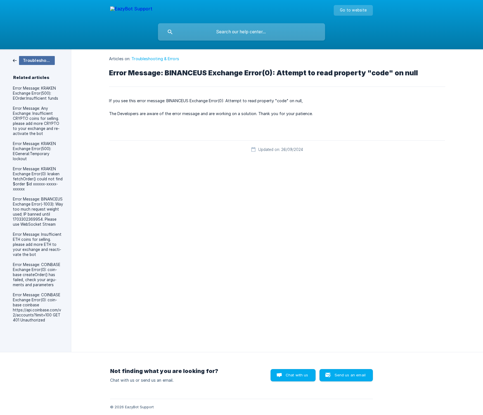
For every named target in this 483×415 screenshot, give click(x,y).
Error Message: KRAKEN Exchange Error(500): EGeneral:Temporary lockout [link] (34, 151)
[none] (131, 9)
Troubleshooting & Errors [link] (155, 58)
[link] (34, 60)
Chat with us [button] (297, 375)
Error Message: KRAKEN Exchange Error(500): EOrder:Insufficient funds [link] (35, 93)
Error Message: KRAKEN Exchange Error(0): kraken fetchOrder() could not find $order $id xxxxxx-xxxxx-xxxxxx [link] (38, 179)
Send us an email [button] (350, 375)
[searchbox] (241, 32)
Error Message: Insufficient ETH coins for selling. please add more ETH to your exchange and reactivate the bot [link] (37, 244)
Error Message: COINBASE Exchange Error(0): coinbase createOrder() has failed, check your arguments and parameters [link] (36, 274)
